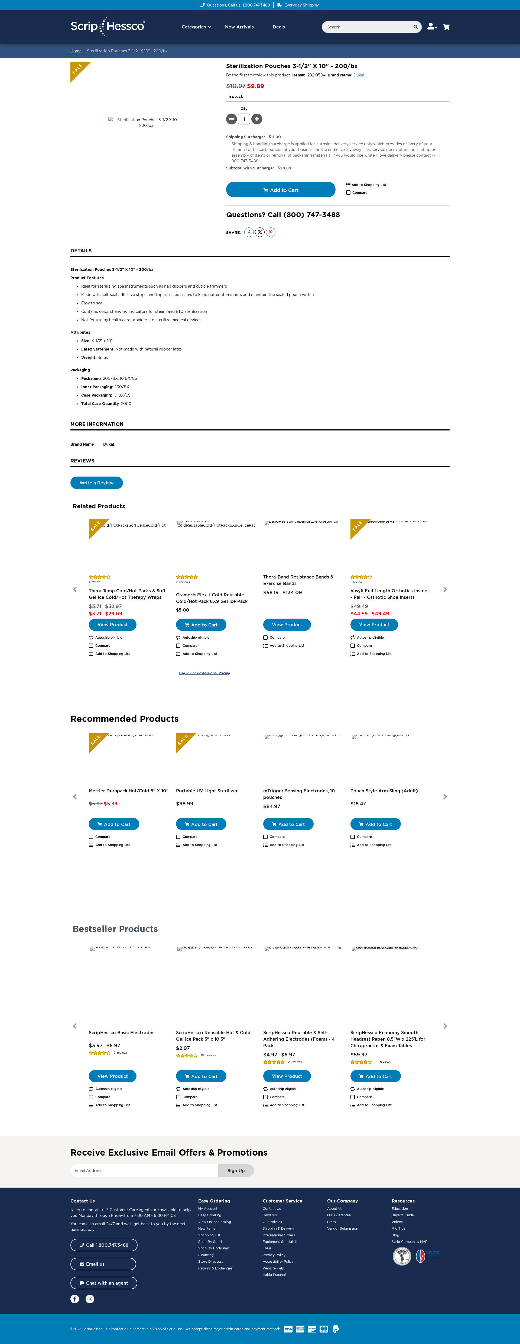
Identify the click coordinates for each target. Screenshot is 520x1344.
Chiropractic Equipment (125, 1329)
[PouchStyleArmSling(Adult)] (390, 760)
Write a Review (97, 482)
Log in (204, 673)
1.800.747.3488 (256, 5)
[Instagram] (90, 1299)
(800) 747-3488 (311, 214)
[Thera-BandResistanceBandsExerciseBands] (303, 546)
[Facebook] (74, 1299)
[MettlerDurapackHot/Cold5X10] (129, 760)
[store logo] (107, 27)
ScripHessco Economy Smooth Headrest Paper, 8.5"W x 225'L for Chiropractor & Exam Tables (387, 1039)
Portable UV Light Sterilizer (207, 790)
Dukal (358, 75)
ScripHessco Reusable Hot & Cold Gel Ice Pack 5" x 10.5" (213, 1035)
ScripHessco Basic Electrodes (121, 1032)
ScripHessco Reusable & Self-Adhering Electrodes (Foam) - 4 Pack (299, 1039)
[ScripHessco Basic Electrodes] (129, 985)
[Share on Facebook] (249, 232)
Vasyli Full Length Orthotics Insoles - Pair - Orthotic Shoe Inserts (390, 594)
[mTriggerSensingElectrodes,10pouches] (303, 760)
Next (445, 589)
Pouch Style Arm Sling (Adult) (384, 790)
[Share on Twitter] (260, 232)
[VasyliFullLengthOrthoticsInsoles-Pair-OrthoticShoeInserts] (390, 546)
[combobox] (372, 27)
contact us (96, 1210)
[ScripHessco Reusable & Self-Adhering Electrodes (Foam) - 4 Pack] (303, 985)
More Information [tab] (96, 424)
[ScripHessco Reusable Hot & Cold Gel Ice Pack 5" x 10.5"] (216, 985)
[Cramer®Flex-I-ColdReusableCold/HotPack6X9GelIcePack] (216, 546)
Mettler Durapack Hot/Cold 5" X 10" (128, 790)
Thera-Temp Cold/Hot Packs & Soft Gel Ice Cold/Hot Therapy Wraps (127, 594)
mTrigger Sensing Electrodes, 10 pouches (299, 794)
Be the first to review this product (258, 75)
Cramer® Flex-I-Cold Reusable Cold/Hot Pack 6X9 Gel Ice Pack (212, 598)
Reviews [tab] (82, 460)
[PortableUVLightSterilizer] (216, 760)
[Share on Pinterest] (270, 232)
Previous (74, 589)
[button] (432, 26)
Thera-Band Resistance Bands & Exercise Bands (298, 580)
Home (76, 51)
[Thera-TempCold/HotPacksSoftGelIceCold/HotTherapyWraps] (129, 546)
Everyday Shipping (302, 5)
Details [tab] (81, 250)
